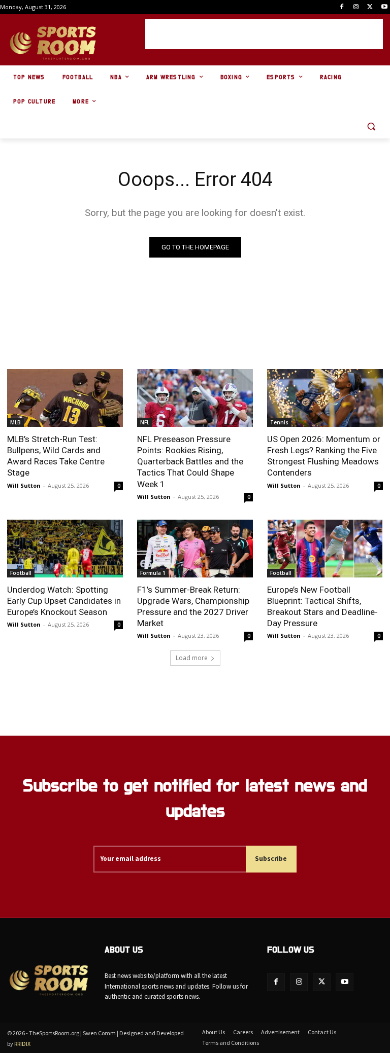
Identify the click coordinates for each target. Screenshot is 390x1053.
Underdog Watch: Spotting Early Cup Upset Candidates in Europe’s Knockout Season (64, 601)
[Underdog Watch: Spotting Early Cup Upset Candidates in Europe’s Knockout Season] (65, 548)
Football (20, 572)
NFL (144, 422)
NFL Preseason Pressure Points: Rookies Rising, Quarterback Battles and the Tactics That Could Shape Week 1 (190, 461)
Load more (192, 657)
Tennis (279, 422)
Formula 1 (153, 572)
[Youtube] (384, 7)
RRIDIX (22, 1043)
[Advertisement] (264, 34)
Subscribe (271, 858)
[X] (370, 7)
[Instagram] (356, 7)
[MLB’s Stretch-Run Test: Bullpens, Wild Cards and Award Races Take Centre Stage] (65, 398)
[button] (371, 126)
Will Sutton (24, 485)
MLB (15, 422)
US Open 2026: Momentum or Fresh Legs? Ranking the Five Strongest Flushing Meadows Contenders (323, 456)
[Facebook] (342, 7)
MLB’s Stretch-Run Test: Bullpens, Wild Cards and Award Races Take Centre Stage (56, 456)
